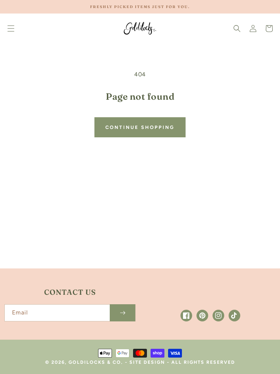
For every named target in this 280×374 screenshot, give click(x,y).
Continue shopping (140, 127)
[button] (11, 28)
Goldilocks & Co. (96, 362)
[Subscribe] (122, 312)
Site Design (147, 362)
